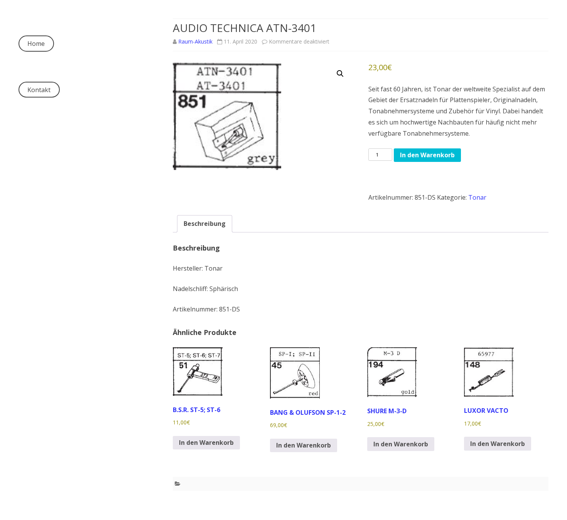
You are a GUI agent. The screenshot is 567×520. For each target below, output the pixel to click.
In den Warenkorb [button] (206, 442)
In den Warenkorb (427, 155)
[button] (340, 74)
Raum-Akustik (195, 41)
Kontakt (39, 90)
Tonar (477, 197)
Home (36, 43)
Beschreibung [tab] (205, 223)
